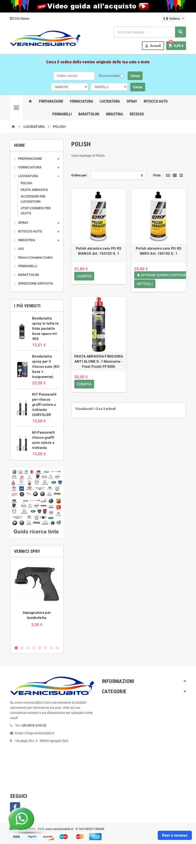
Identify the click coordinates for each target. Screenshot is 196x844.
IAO (21, 249)
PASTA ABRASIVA (34, 190)
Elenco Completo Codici (35, 257)
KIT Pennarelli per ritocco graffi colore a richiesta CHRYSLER (44, 404)
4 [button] (33, 648)
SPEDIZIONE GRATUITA (35, 283)
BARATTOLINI (28, 275)
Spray (132, 101)
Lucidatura (110, 101)
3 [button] (28, 648)
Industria (114, 114)
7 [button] (51, 648)
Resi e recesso (174, 835)
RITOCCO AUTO (30, 231)
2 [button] (22, 648)
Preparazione (51, 101)
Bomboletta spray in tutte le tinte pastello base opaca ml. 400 (45, 328)
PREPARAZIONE (30, 159)
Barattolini (88, 114)
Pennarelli (62, 114)
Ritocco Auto (156, 101)
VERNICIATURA (30, 167)
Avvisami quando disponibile (163, 275)
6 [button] (45, 648)
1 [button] (16, 648)
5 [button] (39, 648)
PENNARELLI (27, 266)
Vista (157, 175)
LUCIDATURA (28, 176)
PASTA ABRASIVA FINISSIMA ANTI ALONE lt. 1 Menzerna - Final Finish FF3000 (98, 361)
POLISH (26, 183)
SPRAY (23, 223)
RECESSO (137, 114)
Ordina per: (79, 175)
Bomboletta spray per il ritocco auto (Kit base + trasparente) (45, 366)
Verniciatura (81, 101)
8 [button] (57, 648)
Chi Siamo (21, 18)
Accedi (152, 46)
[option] (36, 601)
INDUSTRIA (26, 240)
